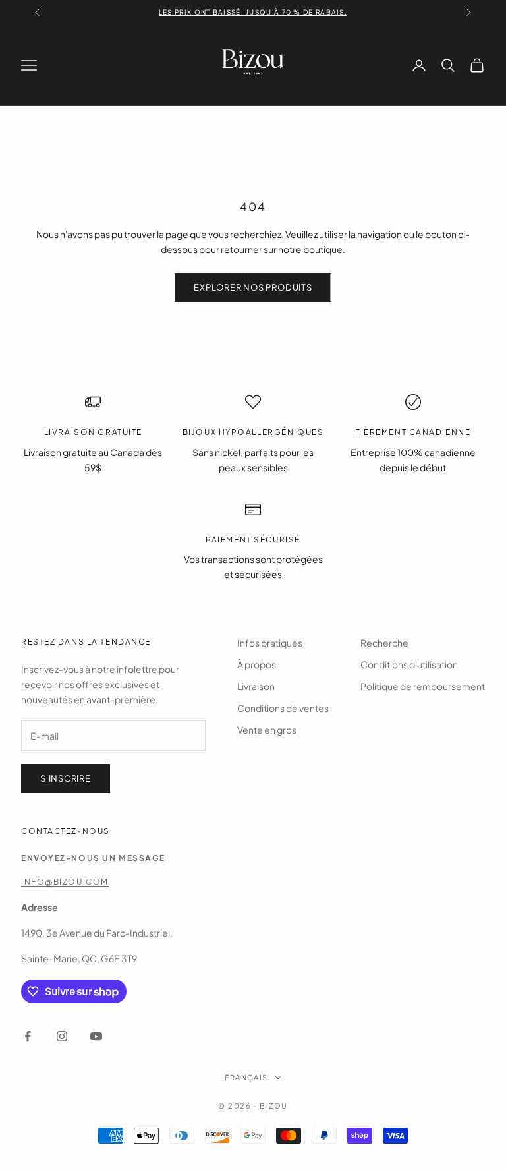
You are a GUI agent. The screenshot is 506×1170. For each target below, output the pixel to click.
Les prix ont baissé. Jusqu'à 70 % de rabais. (253, 12)
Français (246, 1077)
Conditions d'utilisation (409, 664)
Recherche (384, 643)
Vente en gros (266, 730)
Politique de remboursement (422, 686)
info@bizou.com (65, 882)
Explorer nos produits (253, 287)
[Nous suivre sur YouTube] (96, 1036)
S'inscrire (65, 778)
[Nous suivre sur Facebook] (27, 1036)
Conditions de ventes (283, 708)
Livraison (256, 686)
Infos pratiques (269, 643)
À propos (256, 664)
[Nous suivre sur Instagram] (62, 1036)
